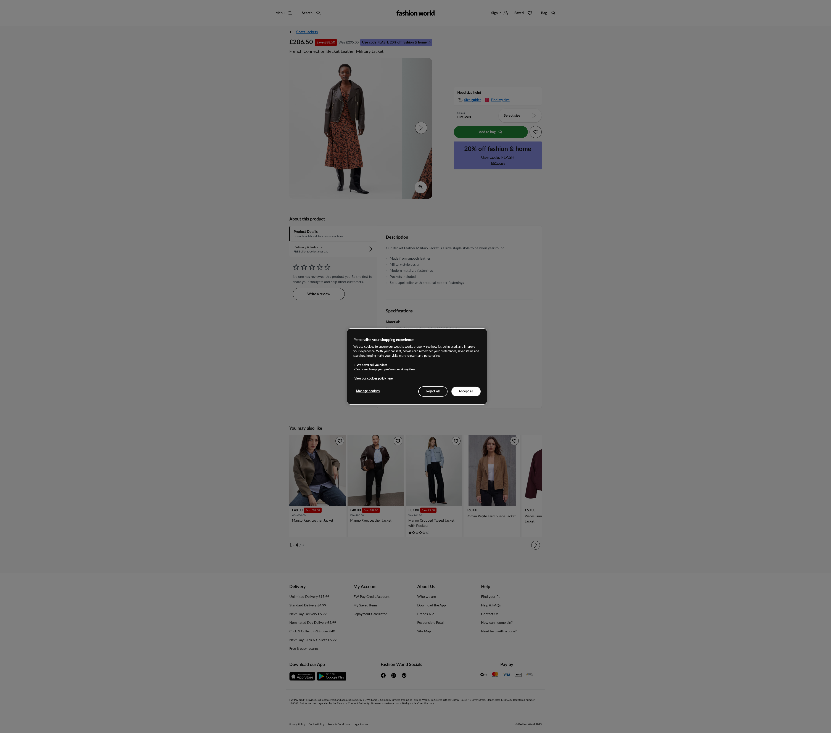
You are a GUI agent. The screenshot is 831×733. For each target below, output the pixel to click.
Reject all (433, 391)
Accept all (466, 391)
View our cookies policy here (373, 378)
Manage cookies (368, 390)
